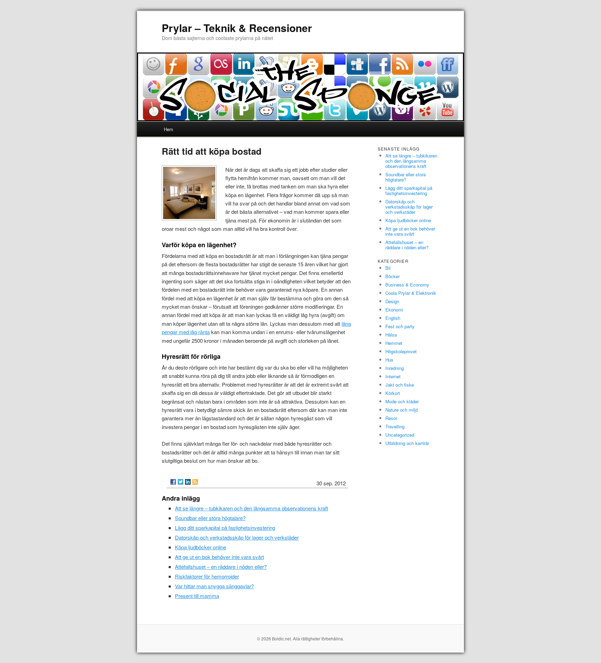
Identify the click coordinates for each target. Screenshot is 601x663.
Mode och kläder (402, 401)
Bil (388, 268)
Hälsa (391, 334)
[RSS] (195, 482)
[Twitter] (180, 482)
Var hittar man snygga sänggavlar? (214, 586)
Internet (393, 376)
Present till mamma (197, 595)
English (392, 318)
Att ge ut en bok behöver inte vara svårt (219, 556)
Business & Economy (407, 284)
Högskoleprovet (401, 351)
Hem (168, 129)
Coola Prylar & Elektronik (410, 293)
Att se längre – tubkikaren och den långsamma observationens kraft (251, 508)
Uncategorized (399, 434)
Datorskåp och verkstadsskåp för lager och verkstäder (237, 537)
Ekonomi (394, 309)
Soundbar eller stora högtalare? (210, 517)
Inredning (394, 368)
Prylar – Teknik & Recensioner (237, 27)
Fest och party (400, 326)
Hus (389, 359)
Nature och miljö (401, 409)
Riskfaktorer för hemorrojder (207, 576)
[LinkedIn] (188, 482)
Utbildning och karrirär (407, 443)
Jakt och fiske (399, 384)
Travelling (394, 426)
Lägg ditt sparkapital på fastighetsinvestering (225, 527)
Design (392, 301)
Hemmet (393, 343)
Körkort (392, 393)
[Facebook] (173, 482)
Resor (391, 418)
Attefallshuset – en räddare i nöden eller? (221, 566)
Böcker (392, 276)
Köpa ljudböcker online (200, 547)
